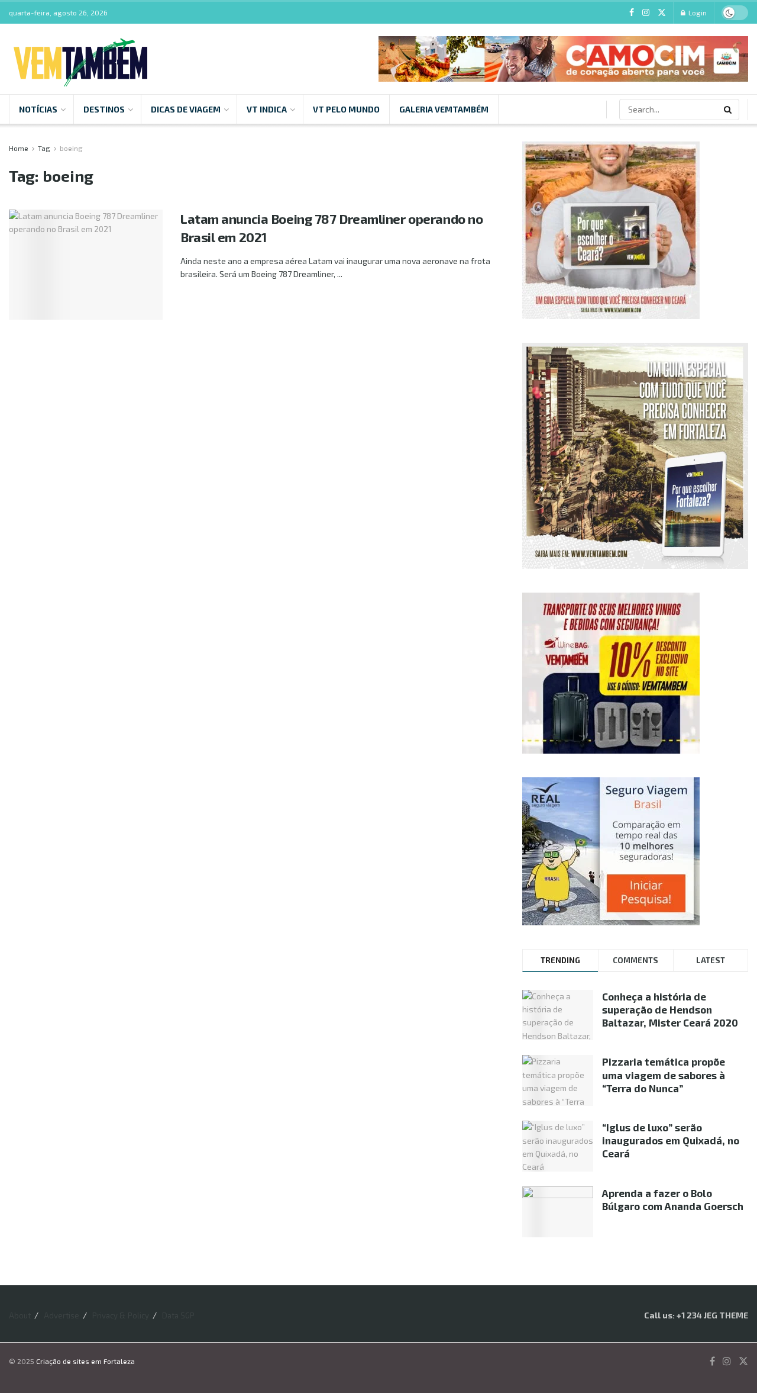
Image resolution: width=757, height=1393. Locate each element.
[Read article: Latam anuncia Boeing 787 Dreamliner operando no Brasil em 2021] (86, 265)
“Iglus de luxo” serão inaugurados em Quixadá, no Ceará (670, 1140)
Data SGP (178, 1315)
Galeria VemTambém (444, 109)
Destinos (104, 109)
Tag (44, 148)
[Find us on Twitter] (662, 13)
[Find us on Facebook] (631, 13)
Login (697, 12)
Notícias (38, 109)
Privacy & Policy (120, 1315)
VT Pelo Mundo (346, 109)
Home (18, 148)
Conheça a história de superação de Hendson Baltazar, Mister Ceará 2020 (670, 1009)
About (20, 1315)
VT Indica (267, 109)
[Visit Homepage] (80, 58)
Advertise (61, 1315)
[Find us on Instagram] (645, 13)
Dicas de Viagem (186, 109)
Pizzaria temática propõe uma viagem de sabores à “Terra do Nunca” (663, 1074)
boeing (71, 148)
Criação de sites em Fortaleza (85, 1361)
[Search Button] (728, 109)
